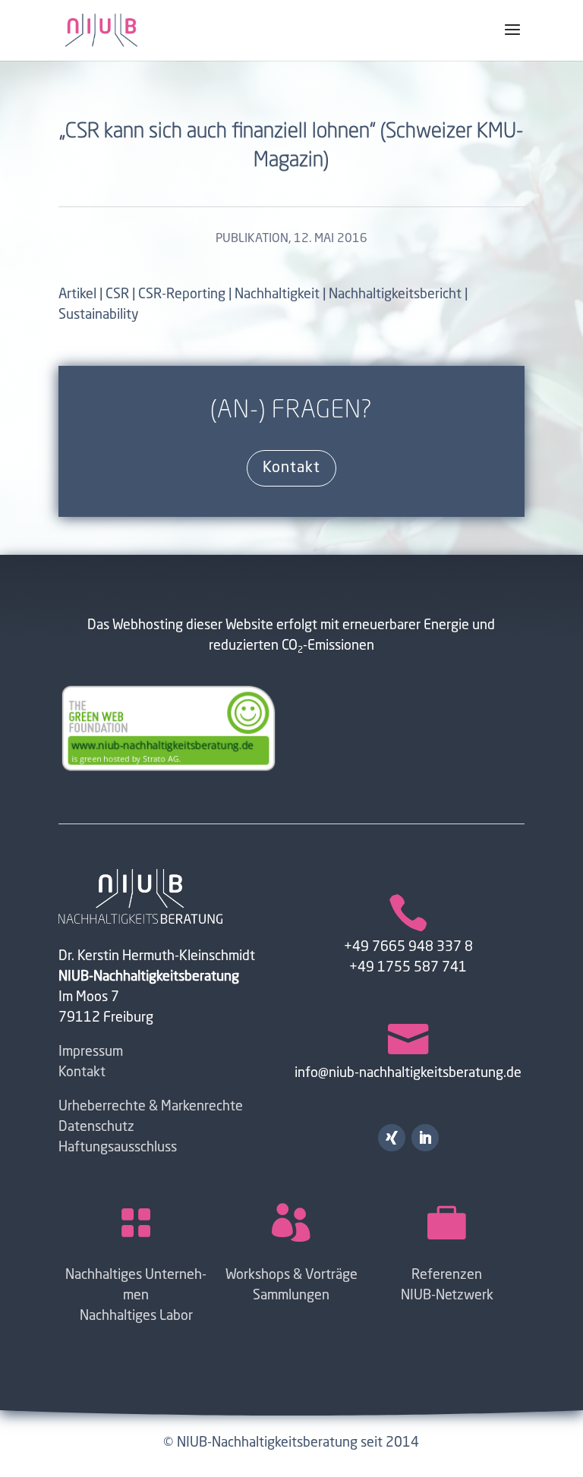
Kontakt (291, 468)
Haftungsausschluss (117, 1147)
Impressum (90, 1052)
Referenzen (446, 1275)
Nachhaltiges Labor (136, 1316)
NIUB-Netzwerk (447, 1295)
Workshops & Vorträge (291, 1275)
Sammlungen (291, 1295)
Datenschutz (96, 1127)
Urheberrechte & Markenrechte (150, 1106)
